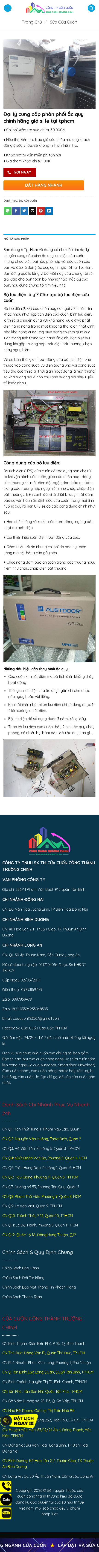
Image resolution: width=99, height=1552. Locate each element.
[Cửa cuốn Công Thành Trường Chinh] (49, 8)
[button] (8, 8)
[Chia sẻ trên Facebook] (16, 211)
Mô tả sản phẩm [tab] (16, 238)
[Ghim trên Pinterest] (41, 211)
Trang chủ (32, 22)
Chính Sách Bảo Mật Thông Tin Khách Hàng (39, 1287)
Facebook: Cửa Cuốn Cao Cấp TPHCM (34, 1028)
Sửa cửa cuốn (63, 22)
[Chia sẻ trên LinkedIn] (49, 211)
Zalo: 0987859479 (17, 999)
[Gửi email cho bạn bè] (32, 211)
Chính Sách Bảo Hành (20, 1268)
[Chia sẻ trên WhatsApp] (8, 211)
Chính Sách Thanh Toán (22, 1297)
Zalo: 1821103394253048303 (25, 1009)
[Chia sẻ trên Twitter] (24, 211)
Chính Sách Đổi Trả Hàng (23, 1277)
